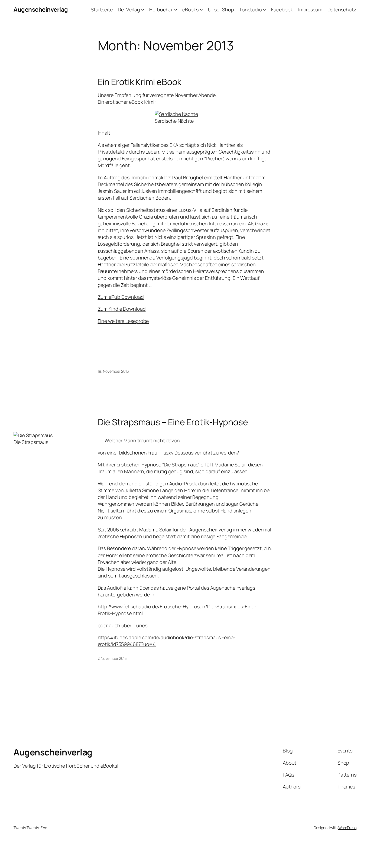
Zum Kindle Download (122, 309)
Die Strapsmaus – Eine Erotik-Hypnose (173, 422)
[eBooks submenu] (201, 9)
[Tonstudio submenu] (264, 9)
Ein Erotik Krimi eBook (140, 82)
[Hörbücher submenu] (175, 9)
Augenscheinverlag (41, 9)
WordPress (347, 827)
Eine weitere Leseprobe (123, 321)
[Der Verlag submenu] (142, 9)
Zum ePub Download (121, 297)
